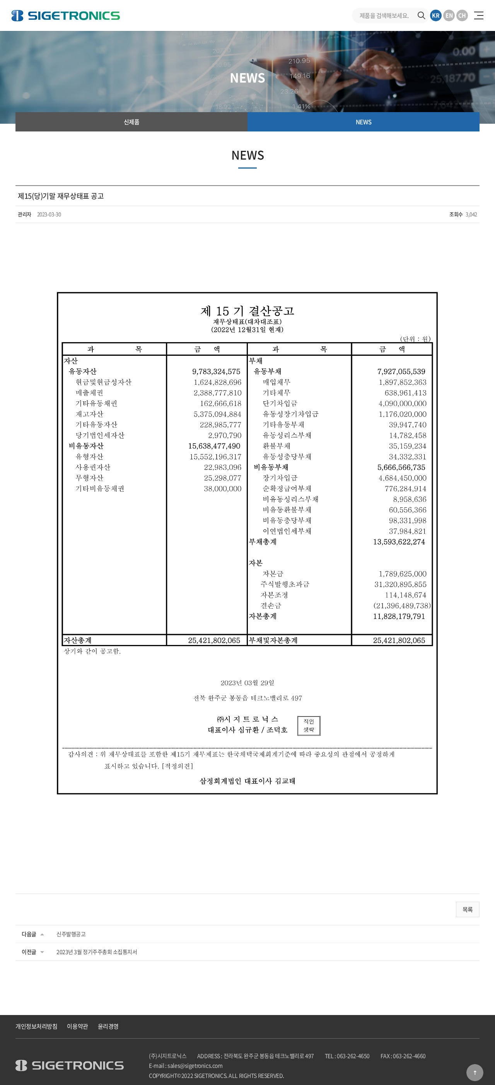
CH (462, 15)
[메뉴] (478, 15)
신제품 (132, 122)
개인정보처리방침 (36, 1026)
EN (449, 15)
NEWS (363, 122)
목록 (468, 909)
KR (436, 15)
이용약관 (77, 1026)
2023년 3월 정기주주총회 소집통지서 (96, 951)
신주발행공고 (70, 934)
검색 (421, 15)
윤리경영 (108, 1026)
